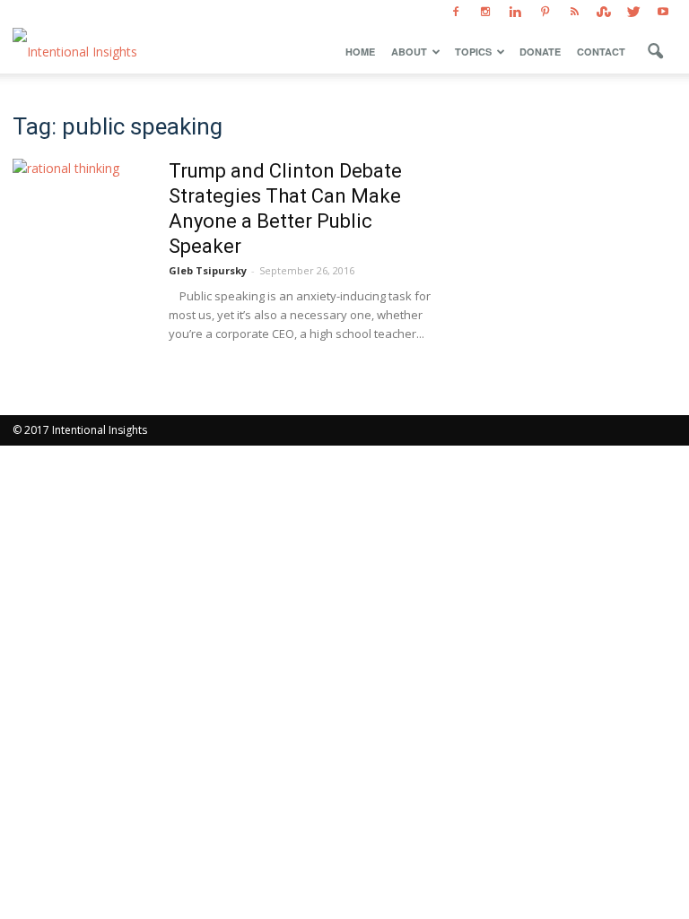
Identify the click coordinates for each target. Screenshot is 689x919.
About (409, 51)
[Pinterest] (544, 12)
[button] (654, 52)
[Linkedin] (514, 12)
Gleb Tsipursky (208, 270)
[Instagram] (485, 12)
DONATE (540, 51)
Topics (473, 51)
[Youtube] (663, 12)
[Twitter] (633, 12)
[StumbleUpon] (603, 12)
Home (360, 51)
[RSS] (574, 12)
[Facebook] (455, 12)
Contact (601, 51)
